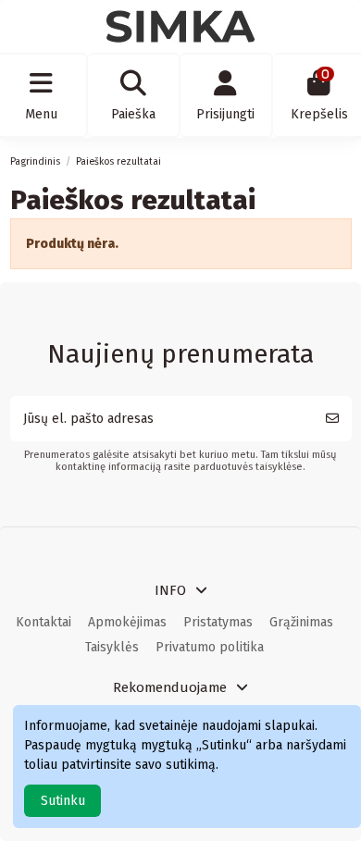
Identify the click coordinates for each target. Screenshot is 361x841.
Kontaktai (43, 622)
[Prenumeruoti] (332, 418)
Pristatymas (218, 622)
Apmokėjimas (127, 622)
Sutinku (63, 801)
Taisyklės (112, 647)
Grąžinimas (301, 622)
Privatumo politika (210, 647)
